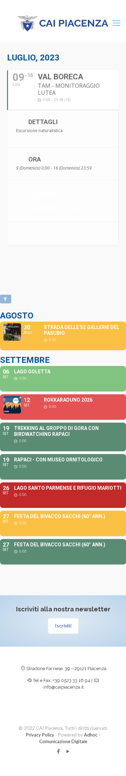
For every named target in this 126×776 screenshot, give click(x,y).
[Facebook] (58, 751)
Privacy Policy (40, 735)
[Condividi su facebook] (20, 234)
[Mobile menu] (116, 23)
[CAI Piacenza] (63, 22)
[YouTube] (67, 751)
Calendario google (55, 208)
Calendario (45, 194)
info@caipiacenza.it (63, 687)
